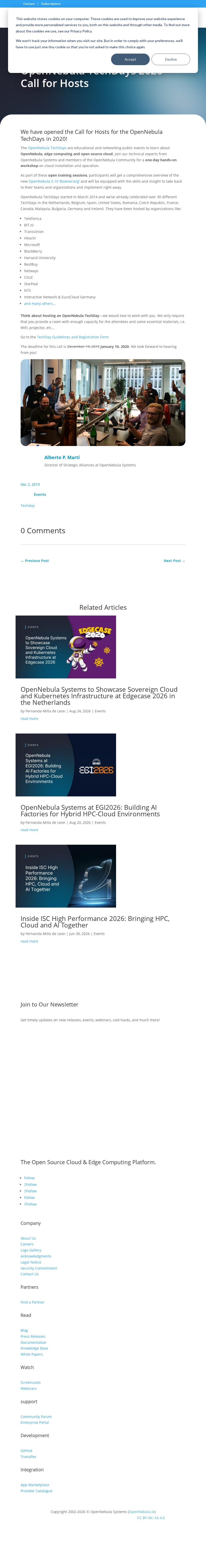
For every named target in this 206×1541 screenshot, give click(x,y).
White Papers (32, 1354)
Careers (27, 1244)
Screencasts (31, 1382)
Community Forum (36, 1416)
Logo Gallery (31, 1250)
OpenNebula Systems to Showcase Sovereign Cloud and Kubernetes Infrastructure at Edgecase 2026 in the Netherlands (99, 696)
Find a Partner (32, 1302)
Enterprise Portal (35, 1422)
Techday (28, 505)
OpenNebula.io (141, 1511)
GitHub (26, 1450)
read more (29, 718)
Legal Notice (31, 1262)
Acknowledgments (36, 1256)
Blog (24, 1330)
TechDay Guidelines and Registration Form (73, 337)
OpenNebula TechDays (47, 147)
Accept (130, 59)
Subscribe (37, 1034)
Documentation (33, 1342)
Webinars (29, 1388)
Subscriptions (51, 4)
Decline (171, 59)
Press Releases (33, 1336)
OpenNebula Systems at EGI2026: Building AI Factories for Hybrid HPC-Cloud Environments (91, 810)
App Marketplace (35, 1484)
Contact (29, 4)
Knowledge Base (34, 1348)
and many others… (40, 303)
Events (40, 494)
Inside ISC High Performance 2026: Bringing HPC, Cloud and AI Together (95, 921)
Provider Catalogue (37, 1490)
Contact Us (30, 1274)
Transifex (28, 1456)
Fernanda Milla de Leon (45, 711)
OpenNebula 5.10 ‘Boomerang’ (54, 181)
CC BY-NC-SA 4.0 (151, 1517)
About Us (28, 1238)
